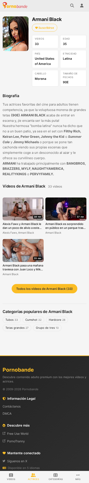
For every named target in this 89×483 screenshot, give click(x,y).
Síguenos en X (17, 461)
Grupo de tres (47, 327)
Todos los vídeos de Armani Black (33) (44, 288)
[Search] (72, 5)
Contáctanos (12, 406)
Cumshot (33, 319)
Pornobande (16, 5)
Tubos (11, 319)
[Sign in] (81, 5)
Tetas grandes (17, 327)
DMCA (7, 413)
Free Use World (18, 433)
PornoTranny (16, 441)
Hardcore (57, 319)
